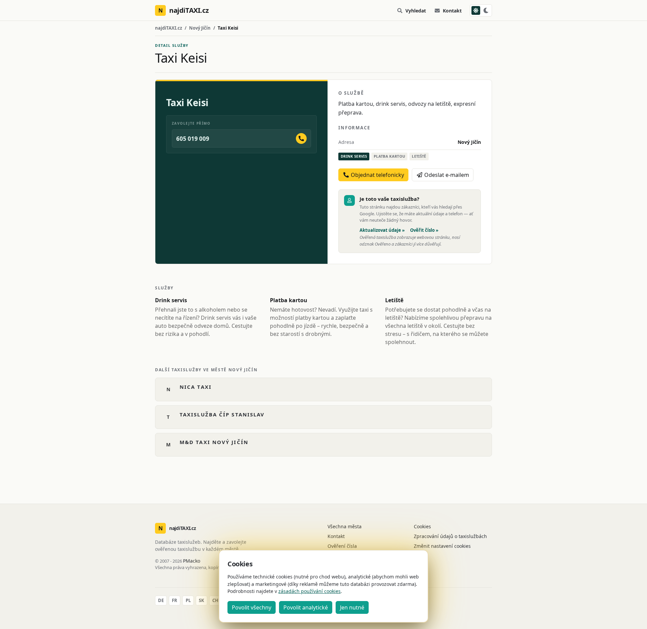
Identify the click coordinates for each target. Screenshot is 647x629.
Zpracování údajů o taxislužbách (450, 536)
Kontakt (452, 10)
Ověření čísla (342, 546)
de (161, 600)
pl (188, 600)
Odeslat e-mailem (446, 175)
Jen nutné (352, 607)
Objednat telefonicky (376, 175)
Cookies (422, 526)
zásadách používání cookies (309, 591)
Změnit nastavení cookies (442, 546)
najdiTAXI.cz (168, 28)
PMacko (191, 561)
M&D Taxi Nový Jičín (214, 442)
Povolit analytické (305, 607)
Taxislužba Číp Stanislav (222, 414)
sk (201, 600)
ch (215, 600)
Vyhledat (415, 10)
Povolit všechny (251, 607)
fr (174, 600)
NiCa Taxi (196, 386)
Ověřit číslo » (424, 230)
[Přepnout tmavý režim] (481, 10)
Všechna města (345, 526)
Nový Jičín (200, 28)
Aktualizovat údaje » (382, 230)
